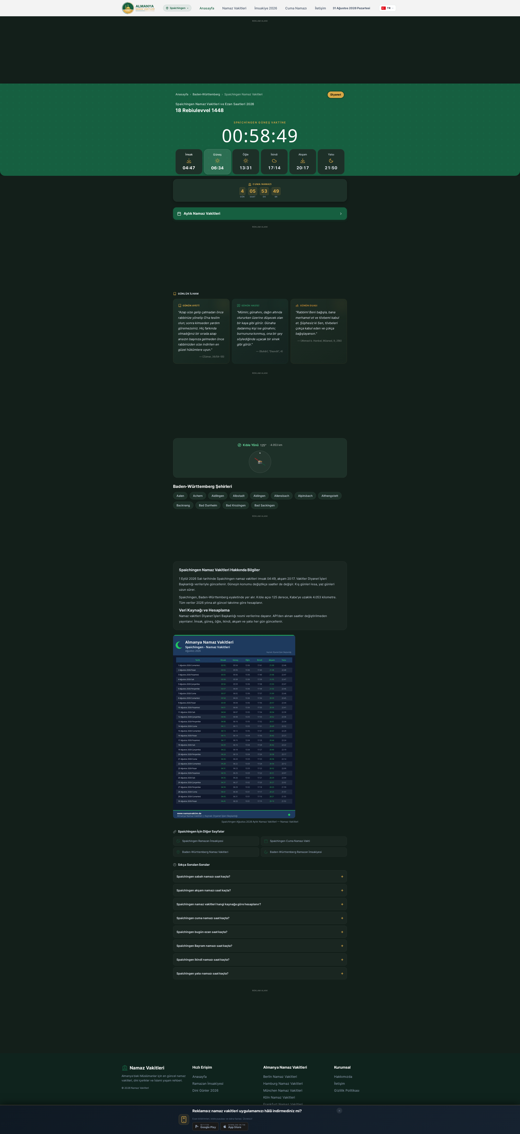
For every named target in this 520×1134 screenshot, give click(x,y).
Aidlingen (218, 495)
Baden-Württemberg (206, 94)
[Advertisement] (260, 51)
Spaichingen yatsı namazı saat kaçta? (202, 973)
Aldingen (259, 495)
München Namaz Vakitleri (282, 1090)
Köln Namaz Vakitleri (279, 1097)
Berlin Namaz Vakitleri (280, 1077)
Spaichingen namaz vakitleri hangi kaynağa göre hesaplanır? (219, 904)
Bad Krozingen (236, 505)
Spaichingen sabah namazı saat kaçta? (203, 876)
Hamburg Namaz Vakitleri (283, 1083)
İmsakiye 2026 (266, 8)
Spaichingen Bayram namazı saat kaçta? (204, 945)
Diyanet (335, 94)
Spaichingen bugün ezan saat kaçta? (202, 932)
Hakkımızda (343, 1077)
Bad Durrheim (208, 505)
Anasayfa (207, 8)
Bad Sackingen (265, 505)
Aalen (180, 495)
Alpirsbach (305, 495)
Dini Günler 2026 (205, 1090)
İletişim (320, 8)
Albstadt (239, 495)
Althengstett (329, 495)
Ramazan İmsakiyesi (207, 1083)
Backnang (183, 505)
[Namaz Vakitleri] (138, 8)
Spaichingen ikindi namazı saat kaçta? (203, 959)
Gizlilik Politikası (346, 1090)
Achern (198, 495)
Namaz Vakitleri (234, 8)
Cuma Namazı (296, 8)
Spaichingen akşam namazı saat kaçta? (204, 890)
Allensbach (281, 495)
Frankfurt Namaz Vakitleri (283, 1104)
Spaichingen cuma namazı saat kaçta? (203, 918)
